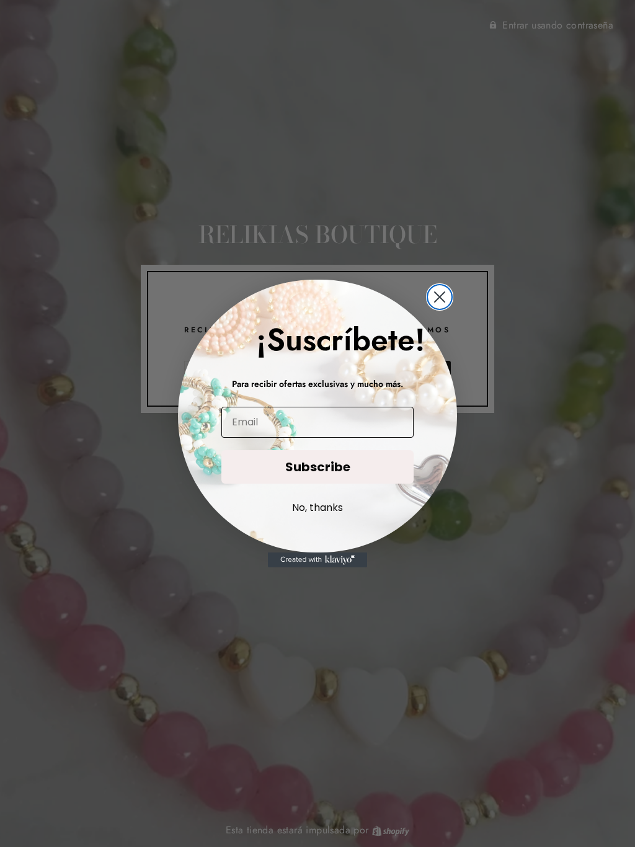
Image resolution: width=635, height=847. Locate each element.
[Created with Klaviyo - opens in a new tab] (317, 559)
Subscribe (317, 467)
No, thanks (317, 507)
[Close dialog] (439, 297)
